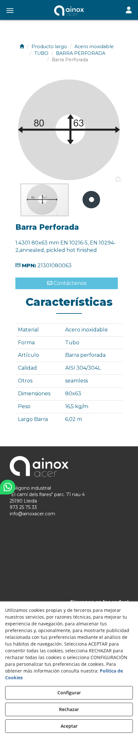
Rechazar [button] (69, 709)
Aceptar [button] (69, 726)
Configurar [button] (69, 693)
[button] (69, 11)
